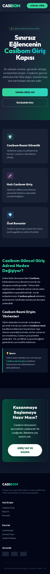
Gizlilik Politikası (9, 538)
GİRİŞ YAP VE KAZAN (25, 450)
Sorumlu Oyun (8, 534)
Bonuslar (6, 515)
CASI (11, 5)
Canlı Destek (7, 530)
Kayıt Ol (5, 511)
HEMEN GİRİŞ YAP (25, 92)
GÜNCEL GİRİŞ (37, 5)
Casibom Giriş (8, 508)
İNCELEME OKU (25, 102)
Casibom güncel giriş (16, 361)
